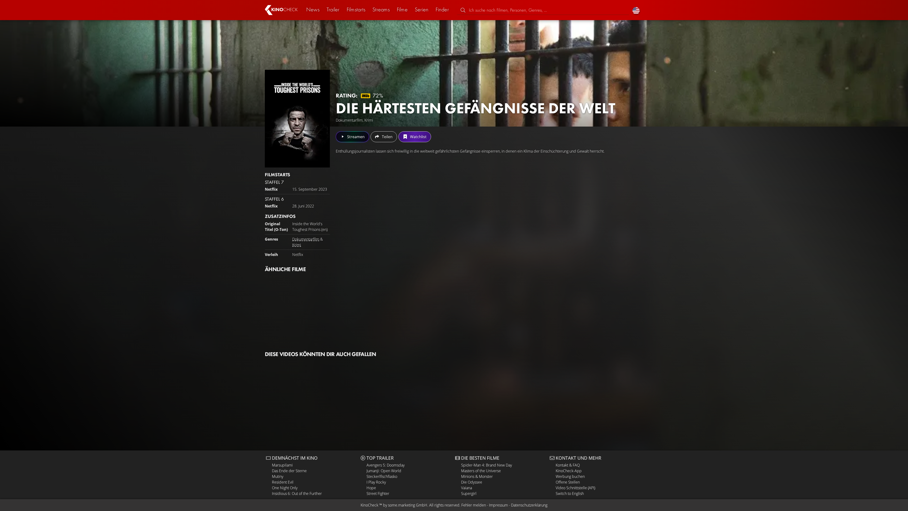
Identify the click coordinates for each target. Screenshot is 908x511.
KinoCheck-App (569, 470)
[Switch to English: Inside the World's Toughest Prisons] (636, 10)
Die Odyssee (471, 482)
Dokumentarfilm (305, 239)
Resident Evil (282, 482)
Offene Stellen (568, 482)
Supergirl (468, 493)
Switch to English (570, 493)
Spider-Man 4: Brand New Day (486, 465)
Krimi (296, 244)
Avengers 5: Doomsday (386, 465)
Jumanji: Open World (384, 470)
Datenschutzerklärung (529, 505)
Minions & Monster (477, 476)
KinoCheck (369, 505)
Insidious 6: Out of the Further (297, 493)
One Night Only (284, 487)
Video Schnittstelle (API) (575, 487)
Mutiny (277, 476)
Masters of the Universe (481, 470)
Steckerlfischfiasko (382, 476)
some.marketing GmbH (407, 505)
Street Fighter (378, 493)
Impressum (498, 505)
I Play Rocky (376, 482)
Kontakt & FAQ (568, 465)
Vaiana (466, 487)
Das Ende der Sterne (289, 470)
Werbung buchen (570, 476)
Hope (371, 487)
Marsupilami (282, 465)
